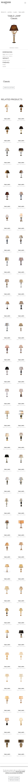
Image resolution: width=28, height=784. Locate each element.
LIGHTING (9, 12)
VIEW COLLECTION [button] (9, 87)
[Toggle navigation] (25, 3)
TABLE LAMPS (21, 12)
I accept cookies (14, 777)
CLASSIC (15, 12)
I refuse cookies (14, 780)
